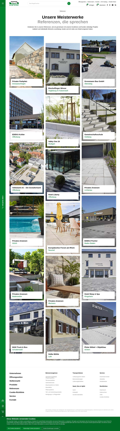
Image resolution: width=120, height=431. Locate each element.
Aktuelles (102, 379)
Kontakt (97, 1)
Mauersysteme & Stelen (52, 385)
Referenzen (14, 388)
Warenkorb (102, 5)
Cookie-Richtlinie (16, 392)
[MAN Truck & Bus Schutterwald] (26, 327)
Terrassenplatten (50, 380)
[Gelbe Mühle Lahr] (63, 334)
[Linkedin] (115, 5)
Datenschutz (103, 392)
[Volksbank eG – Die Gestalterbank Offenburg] (26, 168)
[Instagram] (109, 5)
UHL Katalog (104, 1)
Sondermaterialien (78, 394)
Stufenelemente (50, 382)
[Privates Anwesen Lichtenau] (99, 168)
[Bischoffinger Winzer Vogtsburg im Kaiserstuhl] (63, 68)
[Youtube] (112, 5)
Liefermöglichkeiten (78, 381)
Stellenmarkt (91, 1)
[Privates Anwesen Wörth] (26, 221)
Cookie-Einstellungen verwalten (51, 428)
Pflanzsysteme (50, 389)
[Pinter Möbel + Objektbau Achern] (99, 327)
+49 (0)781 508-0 (3, 201)
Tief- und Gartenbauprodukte (54, 392)
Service (12, 396)
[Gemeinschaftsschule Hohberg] (99, 115)
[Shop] (3, 411)
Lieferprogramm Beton (79, 376)
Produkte (13, 385)
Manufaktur (49, 387)
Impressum (103, 390)
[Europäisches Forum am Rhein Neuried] (63, 228)
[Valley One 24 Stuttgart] (63, 122)
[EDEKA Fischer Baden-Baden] (99, 221)
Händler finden (112, 1)
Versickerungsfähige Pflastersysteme (51, 377)
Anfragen (90, 5)
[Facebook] (107, 5)
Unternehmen (15, 373)
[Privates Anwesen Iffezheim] (63, 281)
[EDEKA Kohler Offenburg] (26, 115)
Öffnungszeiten (82, 1)
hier (64, 424)
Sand (74, 390)
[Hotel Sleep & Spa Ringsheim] (99, 274)
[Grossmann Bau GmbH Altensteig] (99, 62)
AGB (101, 394)
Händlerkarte (103, 381)
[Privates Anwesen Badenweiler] (26, 274)
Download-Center (104, 376)
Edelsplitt (75, 392)
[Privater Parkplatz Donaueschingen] (26, 62)
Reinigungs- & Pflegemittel (53, 394)
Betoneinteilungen (78, 379)
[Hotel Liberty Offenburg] (63, 175)
